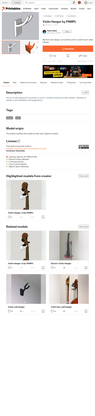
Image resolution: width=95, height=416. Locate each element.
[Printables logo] (11, 9)
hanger (9, 118)
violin (18, 118)
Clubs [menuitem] (43, 9)
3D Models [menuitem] (27, 9)
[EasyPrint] (74, 3)
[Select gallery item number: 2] (25, 208)
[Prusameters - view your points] (79, 2)
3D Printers (59, 16)
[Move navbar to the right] (91, 8)
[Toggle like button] (9, 217)
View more (83, 176)
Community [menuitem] (53, 9)
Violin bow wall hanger (61, 307)
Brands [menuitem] (73, 9)
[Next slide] (37, 47)
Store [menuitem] (36, 9)
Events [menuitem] (81, 9)
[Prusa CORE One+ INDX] (68, 71)
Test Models (71, 16)
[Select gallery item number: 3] (27, 208)
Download (69, 49)
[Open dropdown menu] (91, 21)
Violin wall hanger (16, 307)
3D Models (48, 16)
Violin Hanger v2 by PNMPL (21, 213)
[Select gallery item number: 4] (28, 208)
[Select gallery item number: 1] (23, 208)
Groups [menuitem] (90, 9)
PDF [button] (86, 92)
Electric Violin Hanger (61, 263)
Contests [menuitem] (64, 9)
